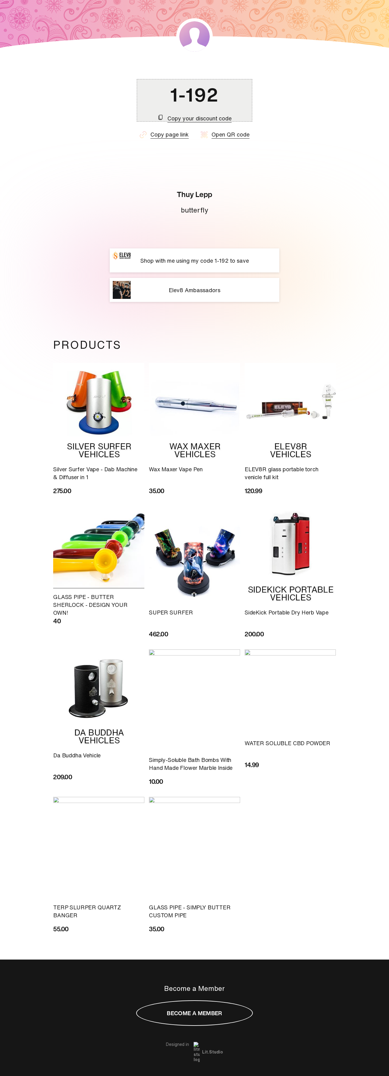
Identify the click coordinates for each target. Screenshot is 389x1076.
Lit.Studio (212, 1052)
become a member (194, 1013)
